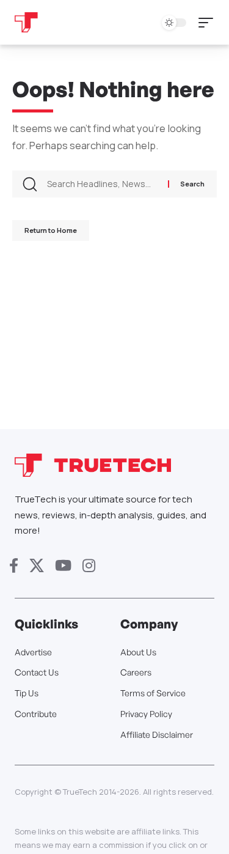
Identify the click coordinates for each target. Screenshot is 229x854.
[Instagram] (88, 565)
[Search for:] (103, 184)
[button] (208, 23)
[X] (36, 565)
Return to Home (50, 230)
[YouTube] (63, 565)
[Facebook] (13, 565)
